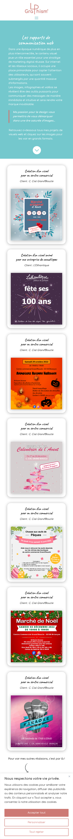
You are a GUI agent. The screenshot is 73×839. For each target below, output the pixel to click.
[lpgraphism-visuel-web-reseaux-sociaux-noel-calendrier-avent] (36, 492)
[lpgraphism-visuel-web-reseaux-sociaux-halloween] (36, 408)
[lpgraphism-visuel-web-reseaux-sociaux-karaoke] (36, 746)
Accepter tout (37, 812)
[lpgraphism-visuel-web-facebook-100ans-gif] (36, 323)
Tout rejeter (36, 832)
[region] (36, 806)
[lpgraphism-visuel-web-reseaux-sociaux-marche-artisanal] (36, 239)
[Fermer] (69, 776)
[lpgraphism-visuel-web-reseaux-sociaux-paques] (36, 577)
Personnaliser (36, 822)
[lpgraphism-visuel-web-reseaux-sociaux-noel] (36, 661)
